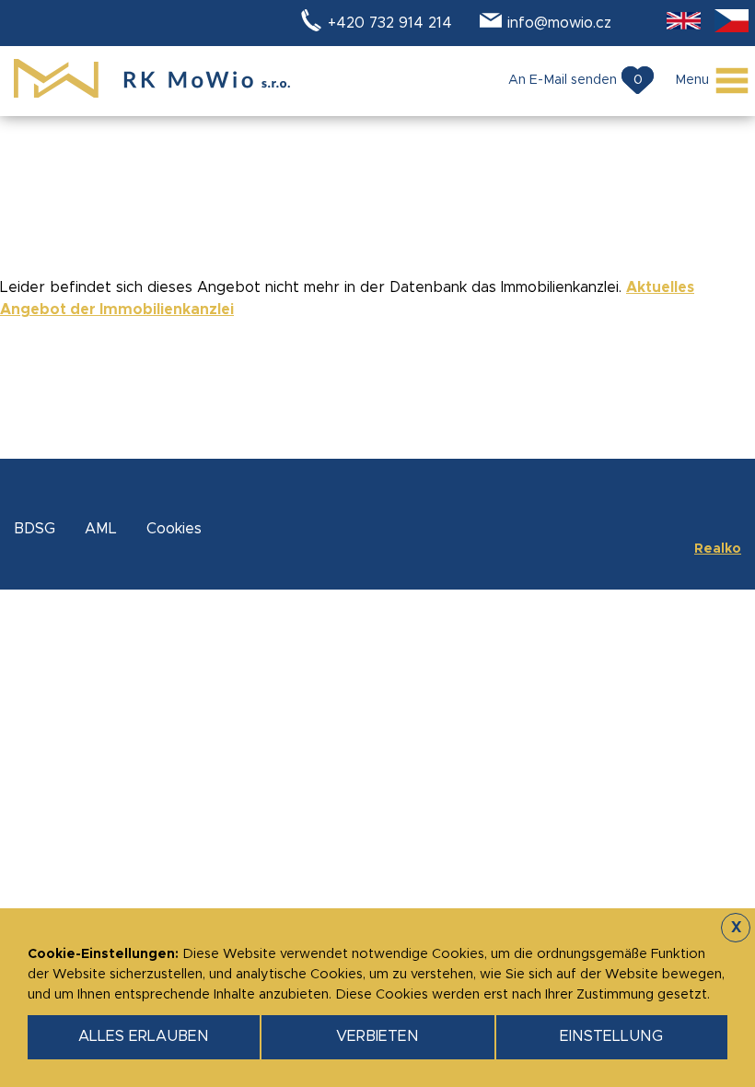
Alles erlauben (143, 1036)
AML (101, 528)
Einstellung (611, 1036)
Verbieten (377, 1036)
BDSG (34, 528)
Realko (717, 549)
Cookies (174, 528)
